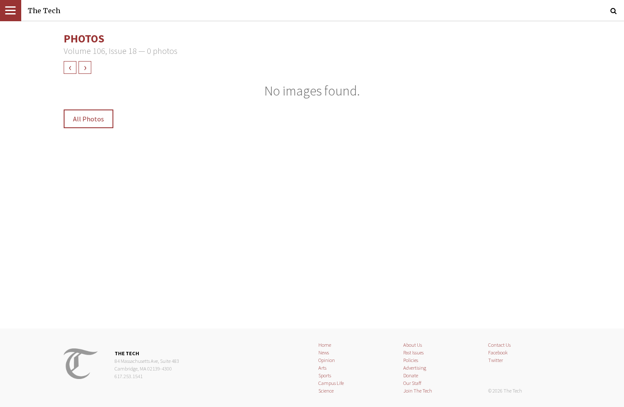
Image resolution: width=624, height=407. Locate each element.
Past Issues (413, 352)
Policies (410, 360)
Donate (410, 375)
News (323, 352)
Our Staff (412, 383)
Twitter (495, 360)
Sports (324, 375)
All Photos (88, 119)
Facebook (498, 352)
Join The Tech (417, 390)
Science (326, 390)
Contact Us (499, 345)
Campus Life (331, 383)
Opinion (326, 360)
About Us (412, 345)
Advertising (414, 368)
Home (324, 345)
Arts (322, 368)
